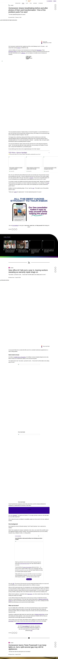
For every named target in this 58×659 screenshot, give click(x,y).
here (31, 654)
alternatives (39, 50)
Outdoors (41, 3)
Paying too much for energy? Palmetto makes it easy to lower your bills (23, 250)
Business (35, 3)
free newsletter (15, 225)
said (48, 182)
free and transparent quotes (24, 587)
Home (23, 3)
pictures (18, 47)
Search (50, 1)
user (33, 188)
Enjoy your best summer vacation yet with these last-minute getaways (10, 250)
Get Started (29, 603)
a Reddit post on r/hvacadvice (20, 357)
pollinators (23, 52)
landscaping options (12, 51)
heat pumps (29, 618)
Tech (31, 3)
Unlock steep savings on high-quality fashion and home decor (49, 250)
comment (31, 177)
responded (15, 539)
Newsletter (17, 3)
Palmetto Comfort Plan (39, 638)
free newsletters (25, 650)
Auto (27, 3)
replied (15, 191)
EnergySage (11, 645)
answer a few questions (27, 591)
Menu (54, 1)
